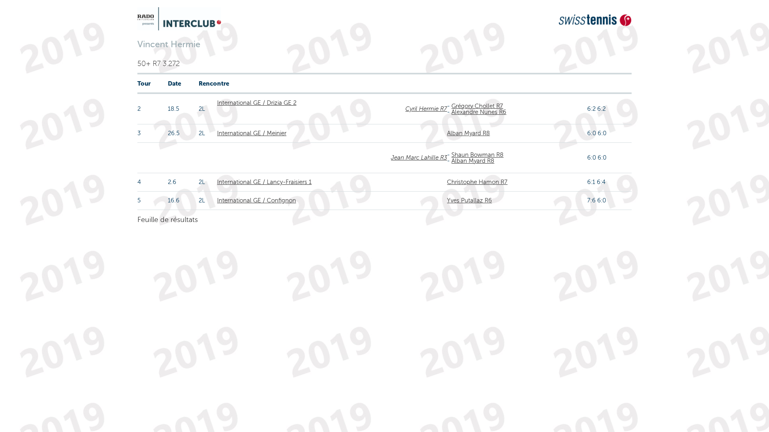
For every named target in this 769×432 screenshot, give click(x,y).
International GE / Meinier (251, 133)
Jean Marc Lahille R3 (419, 157)
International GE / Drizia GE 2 (256, 103)
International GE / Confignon (256, 200)
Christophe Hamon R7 (477, 182)
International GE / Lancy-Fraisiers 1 (264, 182)
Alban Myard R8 (468, 133)
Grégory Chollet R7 (477, 106)
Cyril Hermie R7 (426, 109)
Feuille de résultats (167, 220)
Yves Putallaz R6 (469, 200)
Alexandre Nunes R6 (478, 112)
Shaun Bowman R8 (477, 155)
